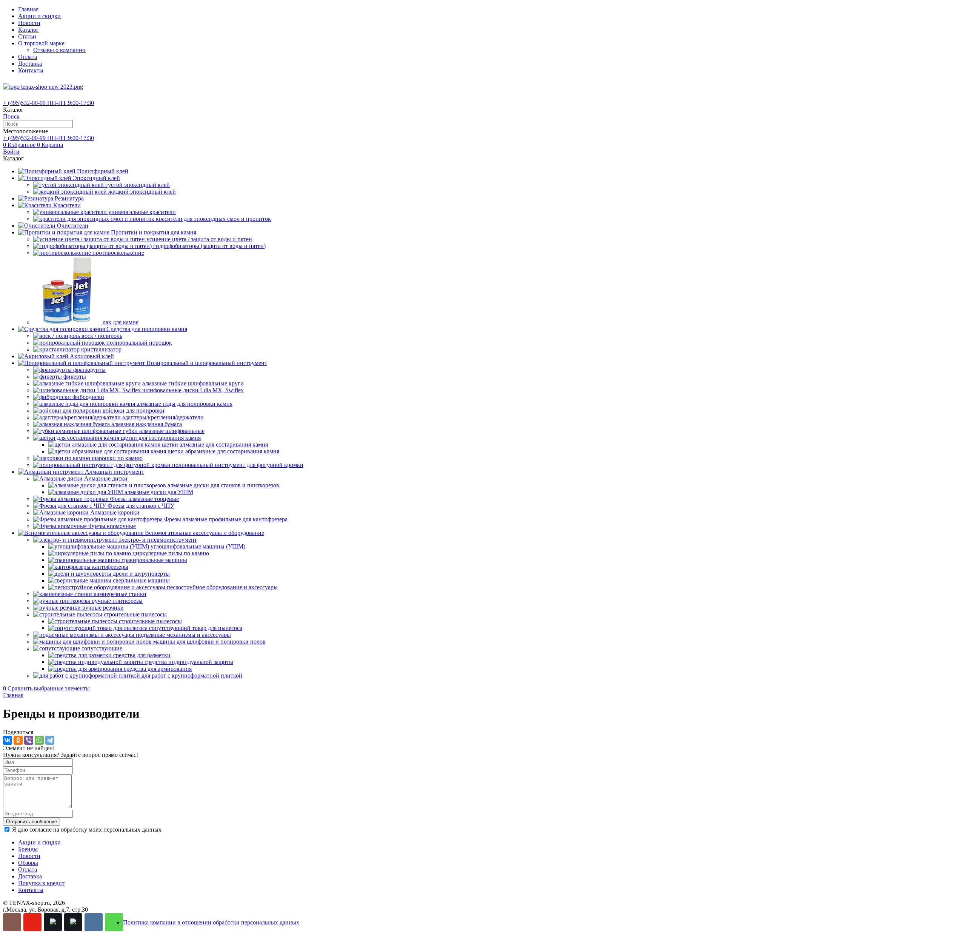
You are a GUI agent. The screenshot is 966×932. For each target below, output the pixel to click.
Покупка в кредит (41, 883)
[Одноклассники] (18, 740)
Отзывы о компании (59, 50)
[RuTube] (53, 922)
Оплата (27, 57)
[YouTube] (32, 922)
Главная (28, 9)
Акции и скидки (39, 16)
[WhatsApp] (39, 740)
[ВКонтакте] (7, 740)
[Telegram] (49, 740)
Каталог (28, 29)
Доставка (30, 63)
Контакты (30, 70)
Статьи (27, 36)
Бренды (28, 849)
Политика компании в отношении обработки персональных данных (211, 922)
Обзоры (28, 863)
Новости (29, 23)
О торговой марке (41, 43)
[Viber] (28, 740)
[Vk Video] (73, 922)
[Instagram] (12, 922)
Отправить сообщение (31, 821)
